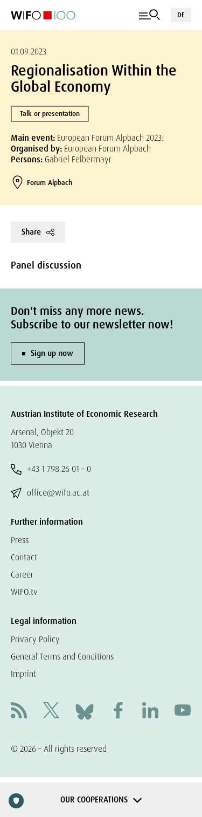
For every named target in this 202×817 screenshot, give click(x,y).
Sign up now (52, 353)
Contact (24, 557)
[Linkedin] (150, 711)
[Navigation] (149, 15)
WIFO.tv (24, 592)
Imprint (23, 673)
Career (22, 574)
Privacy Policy (35, 639)
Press (20, 540)
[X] (51, 711)
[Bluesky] (84, 711)
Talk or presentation (50, 113)
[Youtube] (183, 711)
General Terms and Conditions (62, 656)
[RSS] (19, 711)
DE (181, 14)
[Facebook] (118, 711)
